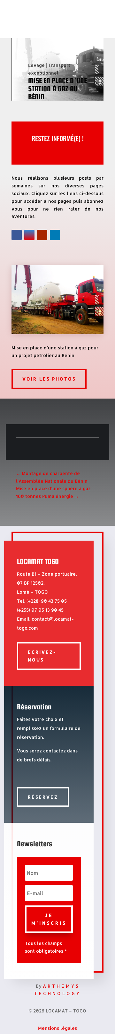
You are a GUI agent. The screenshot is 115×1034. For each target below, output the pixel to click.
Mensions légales (57, 1028)
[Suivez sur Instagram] (29, 235)
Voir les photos (49, 379)
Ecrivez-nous (42, 655)
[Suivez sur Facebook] (17, 235)
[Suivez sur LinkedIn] (55, 235)
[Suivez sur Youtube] (42, 235)
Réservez (43, 797)
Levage (36, 65)
